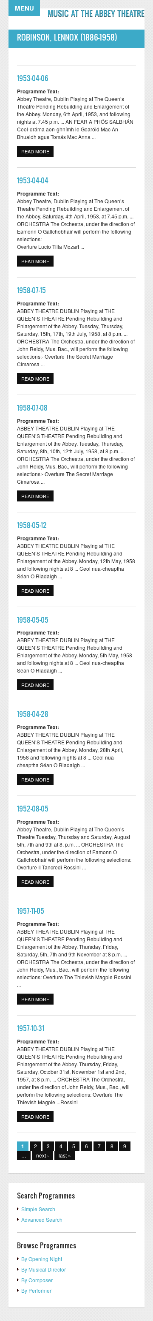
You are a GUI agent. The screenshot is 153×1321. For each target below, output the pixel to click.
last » (65, 1155)
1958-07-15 (31, 290)
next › (42, 1155)
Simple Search (38, 1208)
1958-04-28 (32, 714)
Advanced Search (41, 1219)
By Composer (37, 1279)
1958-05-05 (32, 619)
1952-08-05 (32, 808)
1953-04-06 (32, 78)
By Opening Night (41, 1258)
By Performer (36, 1290)
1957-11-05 (30, 910)
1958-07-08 (32, 407)
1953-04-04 (32, 180)
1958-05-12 (32, 525)
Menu (24, 8)
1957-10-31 (30, 1028)
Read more (37, 151)
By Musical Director (43, 1269)
